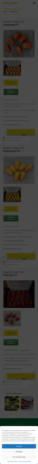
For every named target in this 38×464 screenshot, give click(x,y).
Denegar (19, 452)
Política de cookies (13, 461)
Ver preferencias (19, 457)
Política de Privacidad (24, 461)
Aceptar (19, 446)
